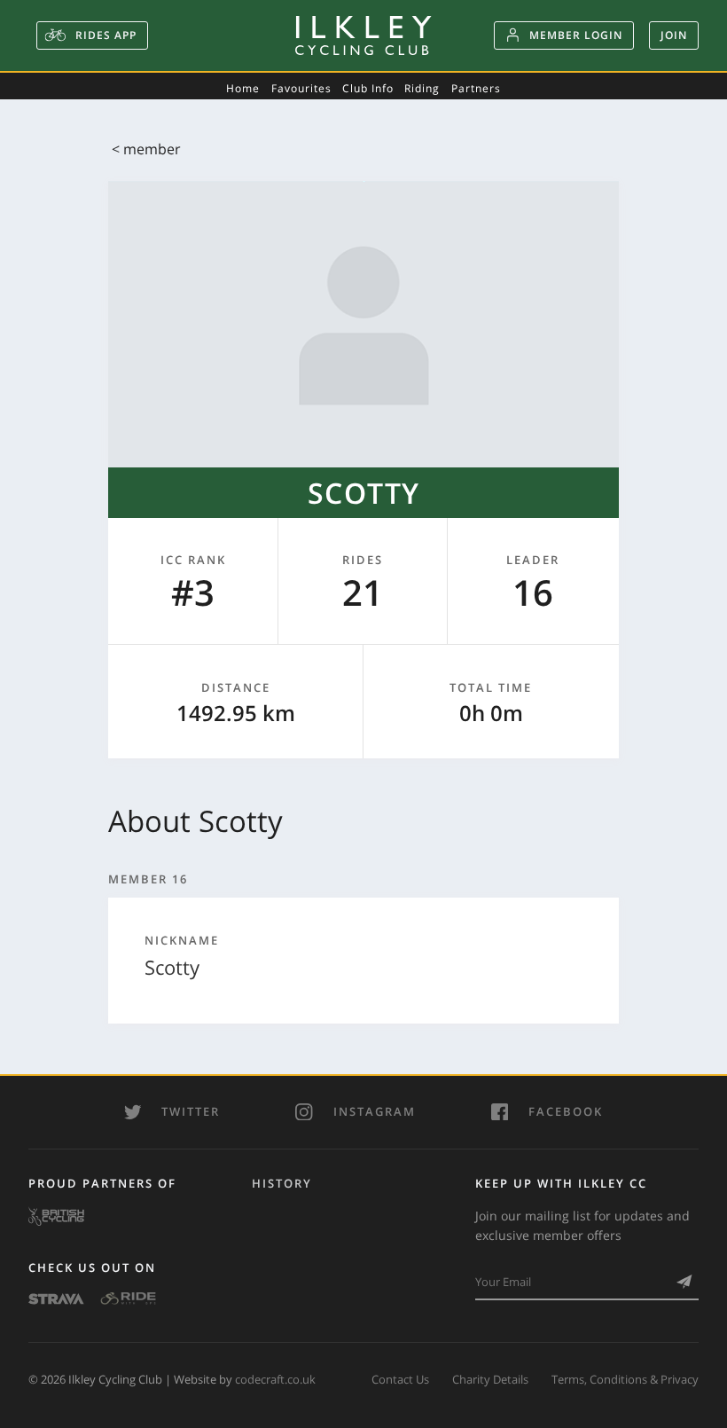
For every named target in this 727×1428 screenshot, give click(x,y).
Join (674, 35)
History (282, 1183)
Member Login (575, 35)
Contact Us (400, 1379)
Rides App (104, 35)
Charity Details (490, 1379)
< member (146, 149)
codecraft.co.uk (275, 1379)
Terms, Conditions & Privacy (625, 1379)
